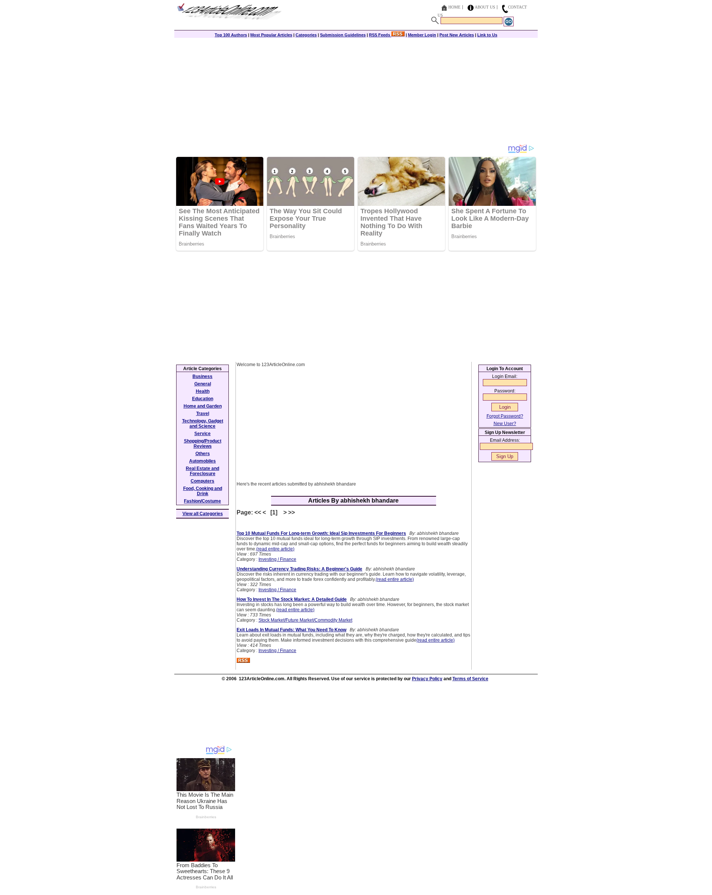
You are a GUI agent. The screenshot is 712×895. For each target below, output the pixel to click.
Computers (202, 481)
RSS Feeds (380, 35)
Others (202, 453)
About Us (485, 7)
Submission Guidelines (343, 35)
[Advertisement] (356, 92)
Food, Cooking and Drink (202, 491)
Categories (306, 35)
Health (203, 391)
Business (202, 376)
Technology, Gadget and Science (202, 423)
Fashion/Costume (202, 501)
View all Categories (202, 513)
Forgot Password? (505, 416)
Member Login (422, 35)
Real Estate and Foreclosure (202, 471)
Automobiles (202, 461)
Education (202, 398)
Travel (202, 413)
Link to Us (487, 35)
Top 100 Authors (231, 35)
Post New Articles (456, 35)
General (202, 383)
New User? (505, 423)
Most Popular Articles (271, 35)
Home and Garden (203, 406)
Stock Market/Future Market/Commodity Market (305, 620)
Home (454, 7)
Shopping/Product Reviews (202, 443)
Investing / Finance (277, 559)
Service (202, 433)
